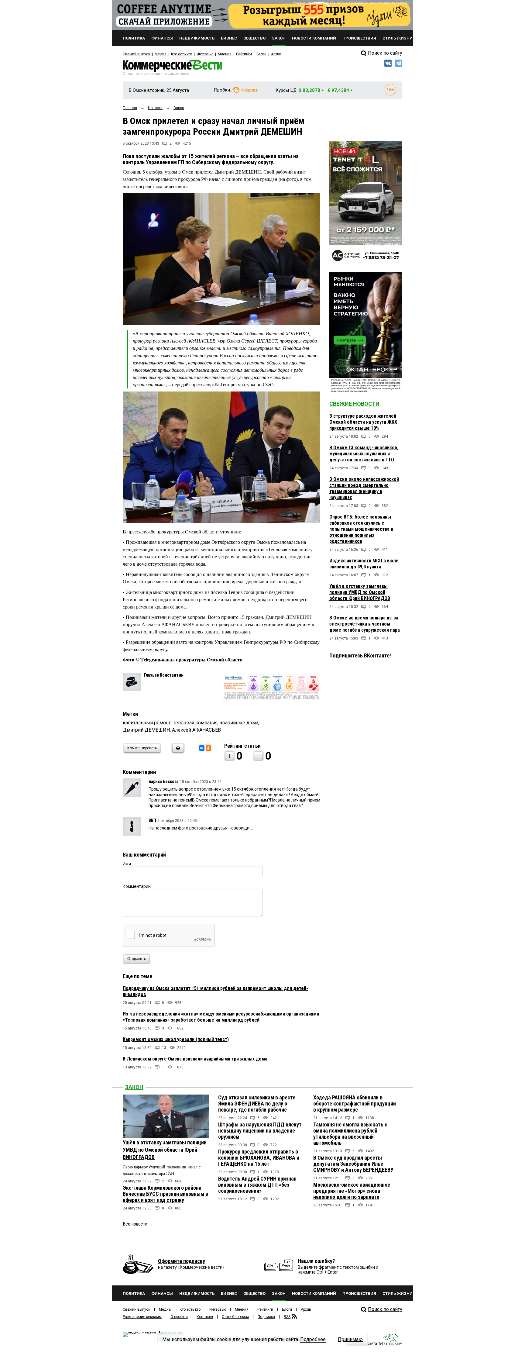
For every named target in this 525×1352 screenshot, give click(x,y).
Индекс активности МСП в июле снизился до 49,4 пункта (364, 564)
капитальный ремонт (147, 723)
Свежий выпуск (136, 54)
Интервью (205, 54)
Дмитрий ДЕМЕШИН (146, 730)
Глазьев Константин (164, 675)
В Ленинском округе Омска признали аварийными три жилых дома (195, 1059)
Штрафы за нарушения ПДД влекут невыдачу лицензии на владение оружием (260, 1130)
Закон (134, 1087)
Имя (127, 863)
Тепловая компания (195, 723)
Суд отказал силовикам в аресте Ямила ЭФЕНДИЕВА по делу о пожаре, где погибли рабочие (256, 1103)
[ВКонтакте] (201, 748)
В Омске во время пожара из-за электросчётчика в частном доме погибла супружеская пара (364, 624)
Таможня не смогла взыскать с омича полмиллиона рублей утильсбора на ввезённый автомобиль (350, 1133)
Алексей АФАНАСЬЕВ (196, 730)
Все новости (135, 1224)
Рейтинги (244, 54)
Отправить (136, 959)
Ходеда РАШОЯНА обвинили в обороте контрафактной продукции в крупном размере (354, 1103)
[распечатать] (177, 752)
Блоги (261, 54)
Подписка (266, 1317)
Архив (276, 54)
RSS (287, 1317)
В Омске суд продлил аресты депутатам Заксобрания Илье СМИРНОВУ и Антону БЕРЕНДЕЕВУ (353, 1163)
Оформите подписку (181, 1261)
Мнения (225, 54)
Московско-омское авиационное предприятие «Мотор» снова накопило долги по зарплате (351, 1190)
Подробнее (313, 1339)
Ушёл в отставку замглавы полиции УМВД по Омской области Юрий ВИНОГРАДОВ (359, 592)
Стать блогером (235, 1317)
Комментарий (137, 886)
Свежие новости (354, 404)
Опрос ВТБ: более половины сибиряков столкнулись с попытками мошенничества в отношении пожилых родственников (361, 529)
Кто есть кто (181, 54)
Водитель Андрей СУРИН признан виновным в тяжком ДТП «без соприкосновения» (257, 1184)
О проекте (179, 1317)
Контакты (205, 1317)
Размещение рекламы (142, 1317)
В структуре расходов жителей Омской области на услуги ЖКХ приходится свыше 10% (363, 422)
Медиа (160, 54)
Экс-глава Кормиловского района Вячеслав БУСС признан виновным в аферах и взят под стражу (165, 1194)
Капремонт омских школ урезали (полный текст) (176, 1039)
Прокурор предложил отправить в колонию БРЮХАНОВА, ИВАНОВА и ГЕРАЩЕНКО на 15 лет (258, 1157)
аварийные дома (239, 723)
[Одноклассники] (208, 748)
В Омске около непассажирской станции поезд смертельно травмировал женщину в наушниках (364, 488)
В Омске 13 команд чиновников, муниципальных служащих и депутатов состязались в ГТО (363, 454)
